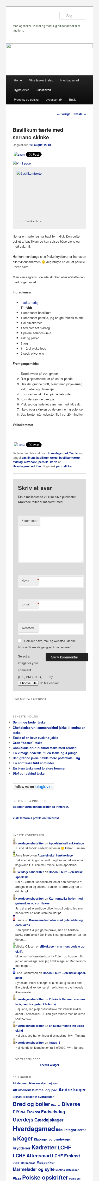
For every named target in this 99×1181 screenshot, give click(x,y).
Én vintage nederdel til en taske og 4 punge (45, 752)
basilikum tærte (47, 457)
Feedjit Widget (49, 1065)
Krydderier (22, 1148)
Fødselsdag (53, 1112)
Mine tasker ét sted (41, 80)
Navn (29, 580)
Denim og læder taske (29, 722)
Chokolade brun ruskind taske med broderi (45, 747)
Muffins (60, 1170)
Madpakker (46, 1162)
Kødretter (43, 1147)
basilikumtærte (69, 457)
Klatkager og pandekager (52, 1139)
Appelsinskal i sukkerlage (66, 843)
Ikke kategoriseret (71, 1129)
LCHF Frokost (66, 1156)
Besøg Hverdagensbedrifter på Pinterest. (41, 806)
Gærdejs (23, 1119)
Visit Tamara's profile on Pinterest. (36, 818)
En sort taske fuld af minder (33, 763)
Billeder (17, 1097)
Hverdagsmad (69, 80)
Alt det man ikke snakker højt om (35, 1083)
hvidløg (18, 462)
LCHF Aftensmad (32, 1155)
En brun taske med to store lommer (39, 768)
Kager (25, 1138)
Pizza (17, 1178)
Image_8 (55, 1042)
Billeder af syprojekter (38, 1097)
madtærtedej (29, 302)
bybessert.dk (54, 99)
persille (43, 462)
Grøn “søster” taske (27, 742)
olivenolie (30, 462)
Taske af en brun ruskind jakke (35, 737)
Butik (72, 99)
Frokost (33, 1112)
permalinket (64, 466)
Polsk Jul (74, 1178)
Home (18, 80)
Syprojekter (21, 90)
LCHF (64, 1147)
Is (14, 1139)
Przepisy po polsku (26, 99)
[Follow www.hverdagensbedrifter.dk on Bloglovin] (33, 789)
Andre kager (72, 1089)
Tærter (74, 453)
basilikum (28, 457)
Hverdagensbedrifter (27, 466)
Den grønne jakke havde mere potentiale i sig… (48, 758)
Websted (27, 627)
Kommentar (29, 520)
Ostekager (72, 1170)
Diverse (56, 1105)
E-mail (29, 604)
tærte (53, 462)
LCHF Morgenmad (24, 1163)
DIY (16, 1112)
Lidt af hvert (43, 90)
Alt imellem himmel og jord (35, 1090)
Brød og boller (31, 1104)
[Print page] (22, 163)
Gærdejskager (48, 1119)
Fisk (23, 1112)
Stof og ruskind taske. (29, 773)
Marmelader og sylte (34, 1169)
